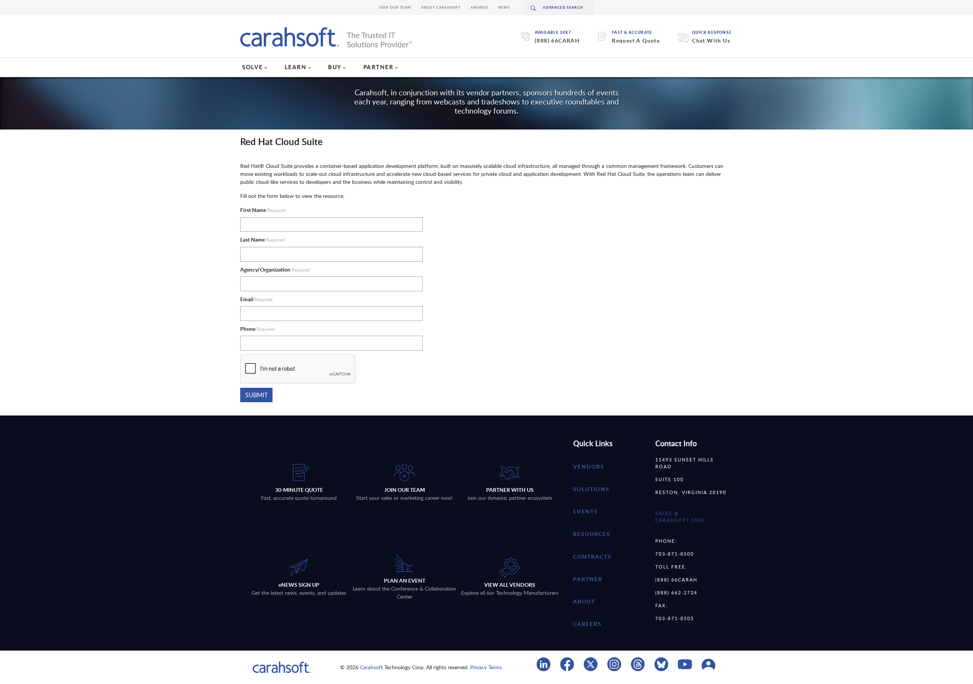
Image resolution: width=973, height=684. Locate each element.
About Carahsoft (441, 7)
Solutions (591, 489)
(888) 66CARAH (557, 40)
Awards (479, 7)
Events (585, 511)
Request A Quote (636, 40)
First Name (262, 209)
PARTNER (378, 67)
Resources (591, 533)
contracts (592, 556)
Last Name (262, 239)
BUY (335, 67)
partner (587, 579)
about (584, 601)
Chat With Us (711, 40)
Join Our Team (395, 7)
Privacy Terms (486, 667)
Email (256, 299)
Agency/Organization (275, 269)
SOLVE (252, 67)
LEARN (296, 67)
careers (587, 623)
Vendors (588, 466)
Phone (257, 328)
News (504, 7)
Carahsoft (371, 667)
